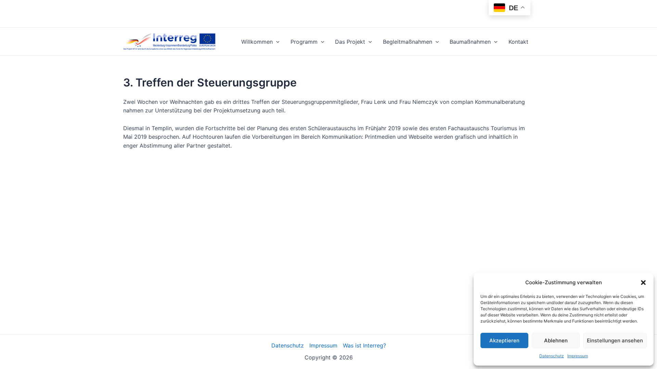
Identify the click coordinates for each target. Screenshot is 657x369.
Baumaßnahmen (470, 41)
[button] (643, 282)
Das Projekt (350, 41)
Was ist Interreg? (364, 345)
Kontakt (518, 41)
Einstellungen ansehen (615, 340)
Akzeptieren (504, 340)
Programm (304, 41)
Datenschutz (551, 355)
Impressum (577, 355)
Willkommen (257, 41)
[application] (276, 41)
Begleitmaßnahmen (407, 41)
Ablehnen (556, 340)
